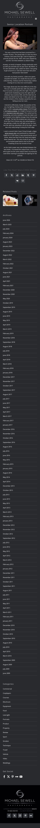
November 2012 (9, 529)
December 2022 (8, 251)
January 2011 (7, 621)
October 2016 (8, 438)
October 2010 (8, 634)
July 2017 (6, 399)
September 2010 (9, 638)
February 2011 (8, 617)
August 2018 (7, 346)
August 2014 (7, 473)
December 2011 (8, 573)
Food (5, 711)
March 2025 (7, 224)
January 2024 (7, 238)
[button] (4, 200)
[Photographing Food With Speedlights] (10, 200)
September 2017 (9, 390)
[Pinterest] (12, 776)
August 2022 (7, 255)
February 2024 (8, 233)
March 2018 (7, 364)
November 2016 (9, 434)
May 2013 (6, 503)
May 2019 (6, 320)
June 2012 (6, 547)
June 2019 (6, 316)
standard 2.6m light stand (15, 113)
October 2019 (8, 303)
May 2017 (6, 407)
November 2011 (9, 577)
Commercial (7, 689)
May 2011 (6, 604)
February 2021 (8, 285)
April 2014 (6, 482)
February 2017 (8, 421)
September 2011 (9, 586)
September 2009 (9, 660)
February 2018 (8, 368)
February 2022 (8, 264)
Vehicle (5, 754)
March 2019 (7, 329)
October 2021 (8, 268)
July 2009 (6, 669)
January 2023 (7, 246)
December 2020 (8, 290)
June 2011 (6, 599)
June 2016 (6, 455)
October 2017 (8, 386)
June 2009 (6, 673)
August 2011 (7, 590)
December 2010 (8, 625)
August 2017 (7, 394)
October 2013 (8, 490)
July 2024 (6, 229)
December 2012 (8, 525)
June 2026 (6, 220)
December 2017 (8, 377)
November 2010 (9, 630)
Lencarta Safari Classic (20, 109)
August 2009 (7, 665)
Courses (6, 698)
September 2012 (9, 538)
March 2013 (7, 512)
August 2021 (7, 272)
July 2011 (6, 595)
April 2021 (6, 281)
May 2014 (6, 477)
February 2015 (8, 464)
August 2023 (7, 242)
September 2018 (9, 342)
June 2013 (6, 499)
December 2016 (8, 429)
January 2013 (7, 521)
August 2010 (7, 643)
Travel (5, 750)
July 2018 (6, 351)
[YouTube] (21, 776)
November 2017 (9, 381)
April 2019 (6, 325)
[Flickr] (16, 776)
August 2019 (7, 312)
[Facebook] (4, 776)
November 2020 (9, 294)
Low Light (6, 715)
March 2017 (7, 416)
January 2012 (7, 569)
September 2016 (9, 442)
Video (5, 759)
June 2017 (6, 403)
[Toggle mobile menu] (36, 19)
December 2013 (8, 486)
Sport (5, 737)
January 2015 (7, 468)
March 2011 (7, 612)
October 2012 (8, 534)
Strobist (6, 741)
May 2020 (6, 299)
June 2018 (6, 355)
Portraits (6, 719)
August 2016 (7, 447)
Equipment (7, 706)
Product (6, 724)
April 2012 (6, 556)
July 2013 (6, 495)
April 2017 (6, 412)
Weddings (6, 763)
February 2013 (8, 516)
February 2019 (8, 333)
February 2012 (8, 564)
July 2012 (6, 543)
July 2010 (6, 647)
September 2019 (9, 307)
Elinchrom (6, 702)
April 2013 (6, 508)
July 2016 (6, 451)
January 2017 (7, 425)
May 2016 (6, 460)
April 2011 (6, 608)
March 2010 (7, 656)
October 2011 (8, 582)
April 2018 (6, 360)
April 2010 (6, 651)
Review (5, 732)
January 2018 (7, 373)
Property (6, 728)
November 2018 (9, 338)
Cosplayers (7, 693)
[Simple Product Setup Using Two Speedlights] (29, 200)
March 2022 (7, 259)
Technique (7, 745)
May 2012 (6, 551)
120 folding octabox (10, 111)
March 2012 (7, 560)
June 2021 (6, 277)
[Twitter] (8, 776)
